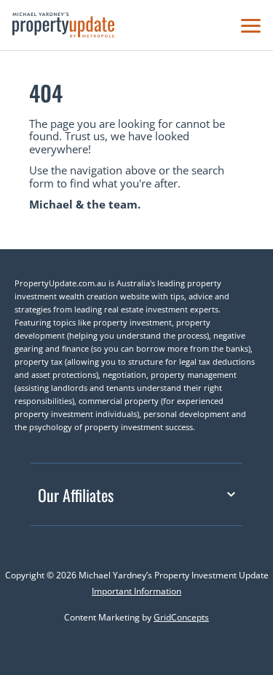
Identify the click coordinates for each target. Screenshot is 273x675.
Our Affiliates (76, 494)
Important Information (136, 591)
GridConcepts (181, 617)
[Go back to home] (63, 25)
